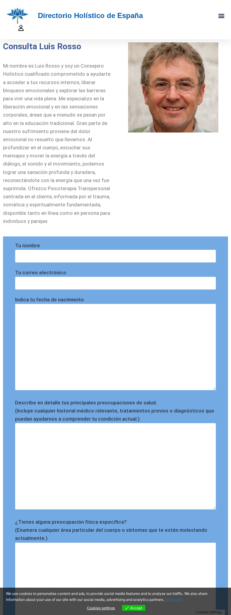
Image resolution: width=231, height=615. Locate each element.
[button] (221, 15)
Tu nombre (27, 245)
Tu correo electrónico (40, 272)
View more (174, 599)
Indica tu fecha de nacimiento (49, 300)
